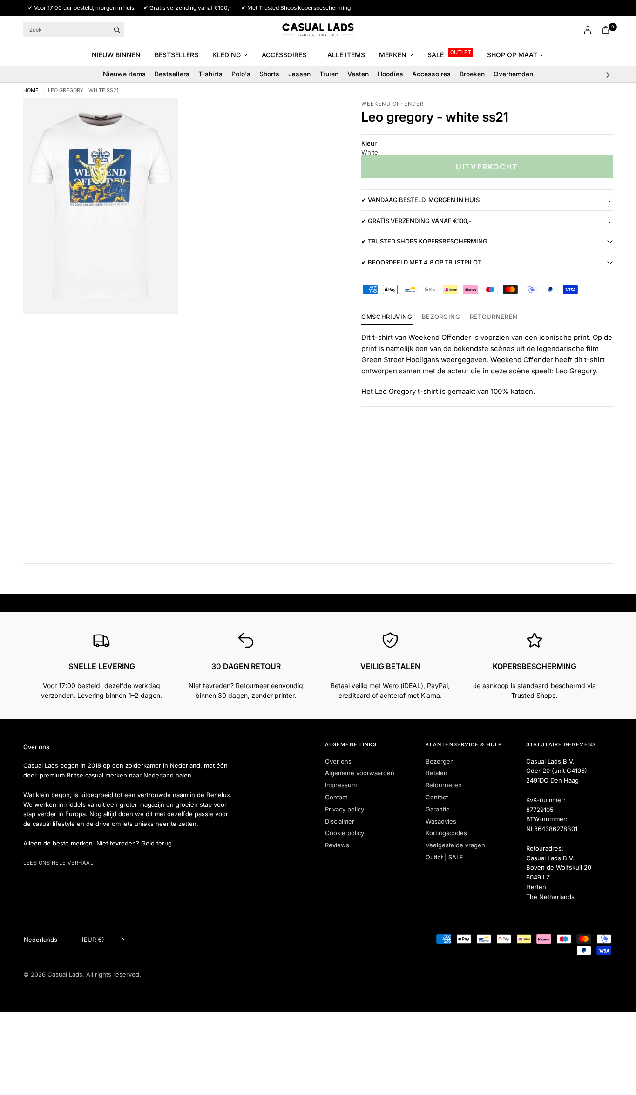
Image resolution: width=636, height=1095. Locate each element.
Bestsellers (176, 55)
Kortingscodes (446, 833)
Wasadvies (441, 821)
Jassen (299, 74)
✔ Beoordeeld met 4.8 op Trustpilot (421, 262)
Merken (392, 55)
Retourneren (444, 785)
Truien (328, 74)
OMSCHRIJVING (387, 317)
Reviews (337, 845)
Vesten (358, 74)
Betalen (436, 773)
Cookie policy (344, 833)
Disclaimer (339, 821)
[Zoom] (158, 117)
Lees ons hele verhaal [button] (58, 862)
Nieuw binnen (116, 55)
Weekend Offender (392, 104)
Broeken (472, 74)
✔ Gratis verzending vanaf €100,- (416, 221)
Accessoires (284, 55)
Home (31, 90)
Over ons (338, 761)
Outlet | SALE (444, 857)
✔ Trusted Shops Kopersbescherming (424, 241)
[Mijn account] (587, 29)
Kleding (226, 55)
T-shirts (210, 74)
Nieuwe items (124, 74)
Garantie (438, 809)
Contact (336, 797)
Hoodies (390, 74)
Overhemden (513, 74)
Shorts (269, 74)
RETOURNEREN (494, 317)
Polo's (240, 74)
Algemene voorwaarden (359, 773)
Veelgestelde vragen (455, 845)
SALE (435, 55)
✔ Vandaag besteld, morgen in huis (420, 200)
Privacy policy (344, 809)
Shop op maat (512, 55)
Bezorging (441, 317)
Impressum (341, 785)
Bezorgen (440, 761)
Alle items (346, 55)
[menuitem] (120, 55)
